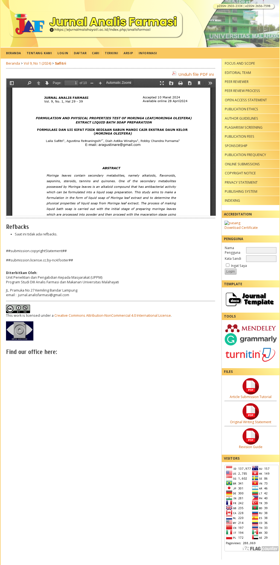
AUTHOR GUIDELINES (241, 118)
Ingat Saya (239, 265)
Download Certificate (241, 227)
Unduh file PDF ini (196, 74)
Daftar (80, 53)
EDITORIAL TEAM (238, 72)
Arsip (128, 53)
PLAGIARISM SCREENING (243, 127)
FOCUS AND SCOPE (240, 63)
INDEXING (232, 200)
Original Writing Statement (250, 422)
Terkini (111, 53)
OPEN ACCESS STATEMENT (246, 100)
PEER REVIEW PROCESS (242, 90)
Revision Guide (250, 447)
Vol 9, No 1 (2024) (37, 63)
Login (62, 53)
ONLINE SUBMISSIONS (242, 164)
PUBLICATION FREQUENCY (245, 154)
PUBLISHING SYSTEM (241, 191)
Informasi (148, 53)
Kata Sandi (233, 258)
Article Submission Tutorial (251, 396)
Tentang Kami (39, 53)
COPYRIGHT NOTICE (240, 173)
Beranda (13, 53)
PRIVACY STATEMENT (241, 182)
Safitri (60, 63)
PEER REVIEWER (237, 81)
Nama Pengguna (232, 250)
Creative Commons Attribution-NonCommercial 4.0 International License (112, 315)
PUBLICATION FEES (239, 136)
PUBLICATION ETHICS (241, 109)
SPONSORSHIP (236, 145)
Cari (95, 53)
